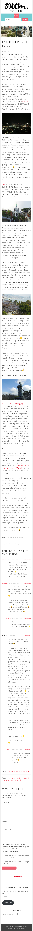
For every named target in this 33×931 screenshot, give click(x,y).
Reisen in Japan (19, 537)
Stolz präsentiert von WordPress (16, 926)
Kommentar (6, 802)
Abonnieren (8, 903)
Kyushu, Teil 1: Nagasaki (10, 544)
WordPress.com (21, 928)
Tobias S (4, 559)
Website (4, 837)
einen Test (25, 101)
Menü (17, 15)
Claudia (8, 618)
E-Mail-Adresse (7, 829)
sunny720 (5, 583)
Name (4, 822)
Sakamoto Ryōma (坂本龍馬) (12, 404)
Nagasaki (12, 537)
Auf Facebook (16, 877)
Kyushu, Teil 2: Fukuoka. (23, 544)
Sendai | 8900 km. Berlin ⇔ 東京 (19, 771)
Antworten (27, 559)
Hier (4, 185)
